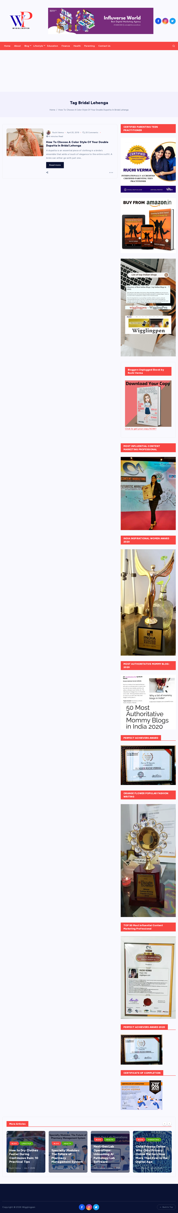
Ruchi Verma (58, 132)
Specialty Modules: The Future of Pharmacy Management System (67, 1156)
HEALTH (67, 1144)
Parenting (89, 46)
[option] (26, 1152)
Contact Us (104, 46)
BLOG (14, 1144)
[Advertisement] (89, 71)
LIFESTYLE (26, 1144)
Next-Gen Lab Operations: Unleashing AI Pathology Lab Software (104, 1154)
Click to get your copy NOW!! (140, 428)
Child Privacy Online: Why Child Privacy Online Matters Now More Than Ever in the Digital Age (151, 1154)
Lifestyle (38, 46)
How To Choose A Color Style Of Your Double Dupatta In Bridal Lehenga (93, 110)
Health (77, 46)
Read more (55, 165)
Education (52, 46)
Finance (66, 46)
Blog (26, 46)
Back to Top (168, 1207)
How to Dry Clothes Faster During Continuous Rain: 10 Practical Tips (23, 1156)
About (17, 46)
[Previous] (165, 1124)
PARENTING (153, 1140)
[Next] (169, 1124)
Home (7, 46)
